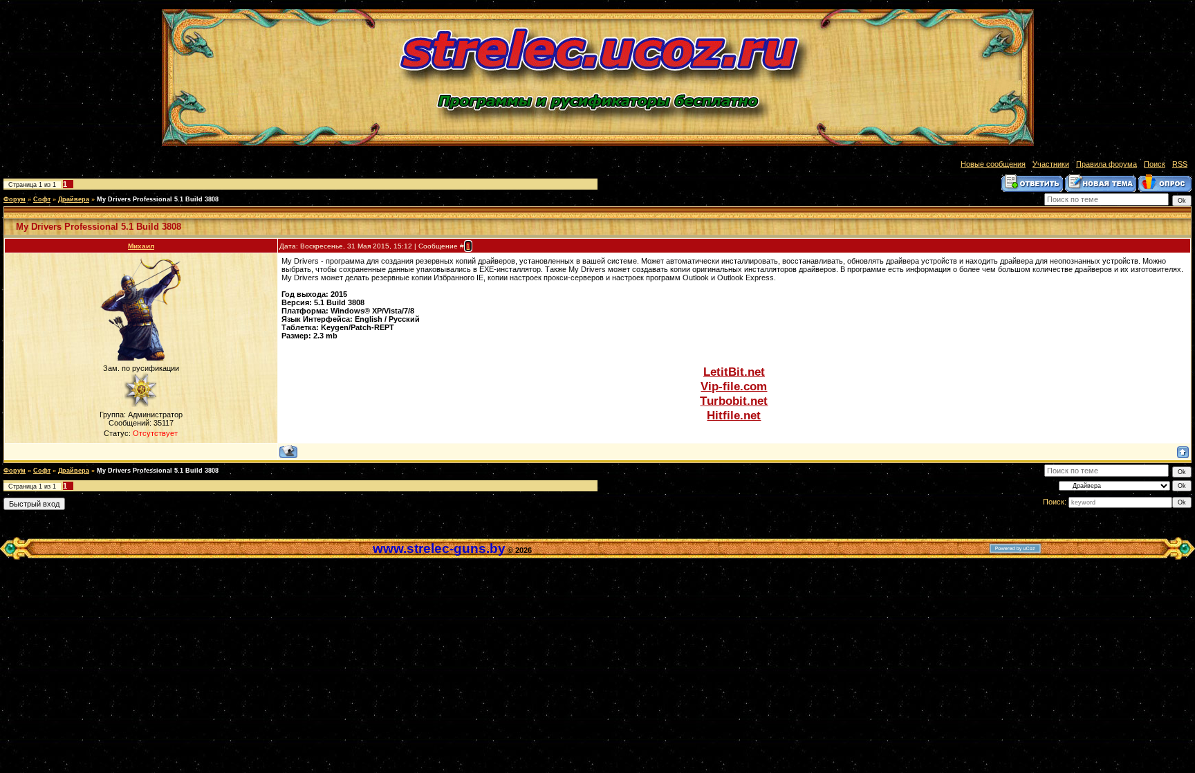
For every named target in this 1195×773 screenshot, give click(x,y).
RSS (1179, 164)
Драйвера (73, 199)
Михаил (141, 246)
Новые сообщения (993, 164)
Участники (1050, 164)
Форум (14, 199)
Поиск (1154, 164)
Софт (41, 199)
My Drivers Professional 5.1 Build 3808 (158, 199)
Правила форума (1106, 164)
